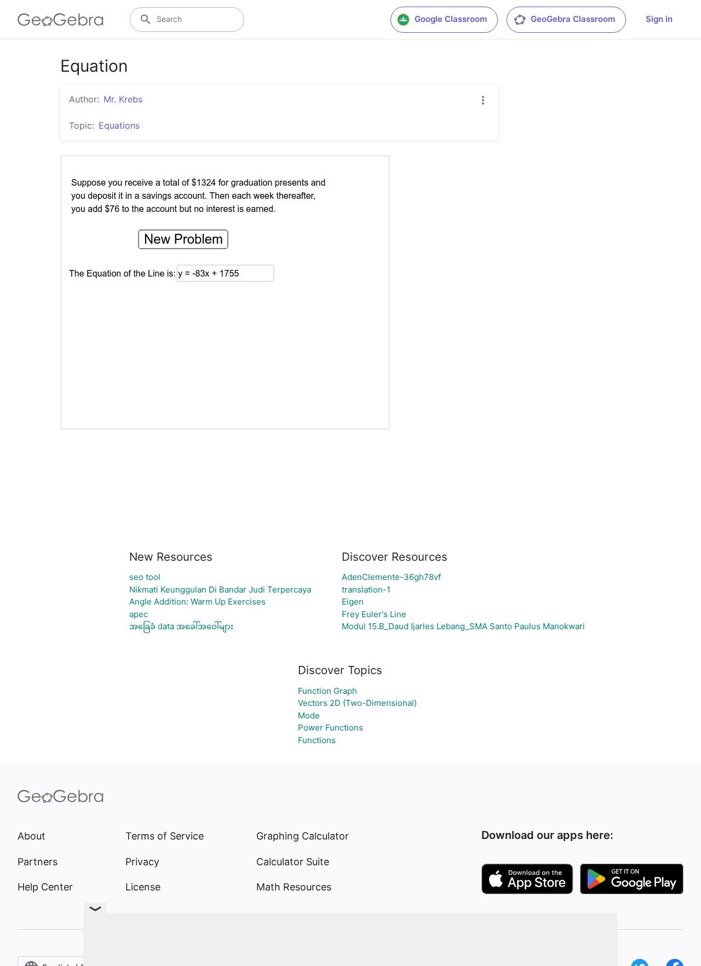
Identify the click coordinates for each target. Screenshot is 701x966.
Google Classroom (451, 19)
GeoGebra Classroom (573, 19)
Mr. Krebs (123, 99)
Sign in (659, 19)
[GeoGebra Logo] (61, 19)
